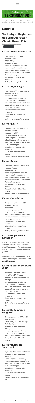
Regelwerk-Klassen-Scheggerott (11, 44)
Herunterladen (8, 46)
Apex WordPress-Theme (11, 401)
